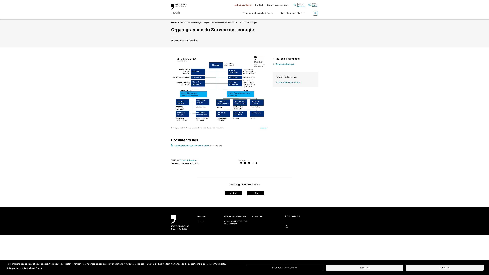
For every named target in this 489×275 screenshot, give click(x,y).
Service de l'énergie (188, 160)
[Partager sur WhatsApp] (253, 163)
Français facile (244, 5)
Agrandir (264, 128)
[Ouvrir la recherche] (315, 13)
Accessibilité (257, 216)
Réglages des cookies (284, 267)
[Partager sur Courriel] (256, 163)
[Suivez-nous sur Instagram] (307, 220)
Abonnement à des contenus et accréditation (236, 222)
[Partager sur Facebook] (245, 163)
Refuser (364, 267)
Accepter (444, 267)
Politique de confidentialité (235, 216)
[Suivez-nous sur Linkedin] (300, 220)
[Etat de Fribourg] (181, 222)
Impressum (201, 216)
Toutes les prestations (278, 5)
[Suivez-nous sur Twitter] (286, 220)
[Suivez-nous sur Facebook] (293, 220)
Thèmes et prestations (256, 13)
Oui (234, 193)
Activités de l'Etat (290, 13)
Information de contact (288, 82)
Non (257, 193)
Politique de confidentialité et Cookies (25, 268)
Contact (259, 5)
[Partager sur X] (241, 163)
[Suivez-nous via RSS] (287, 226)
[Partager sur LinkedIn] (249, 163)
